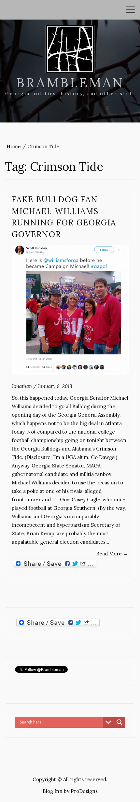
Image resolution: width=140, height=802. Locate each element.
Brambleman (70, 82)
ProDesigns (84, 791)
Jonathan (22, 386)
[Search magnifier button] (119, 722)
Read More (112, 554)
